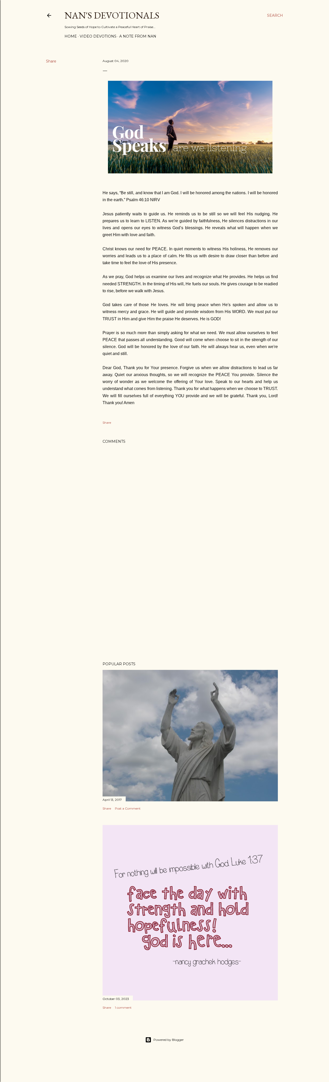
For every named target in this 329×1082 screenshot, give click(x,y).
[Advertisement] (190, 613)
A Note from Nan (137, 36)
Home (71, 36)
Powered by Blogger (168, 1040)
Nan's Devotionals (112, 15)
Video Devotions (98, 36)
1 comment (123, 1007)
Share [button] (51, 61)
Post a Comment (128, 808)
